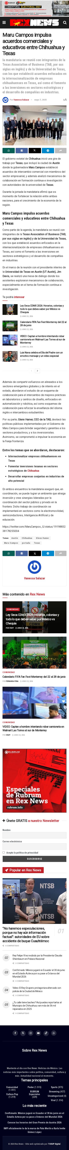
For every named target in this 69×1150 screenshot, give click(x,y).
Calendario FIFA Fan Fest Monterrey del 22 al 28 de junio (34, 676)
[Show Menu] (4, 22)
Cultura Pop (12, 1094)
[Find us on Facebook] (15, 1033)
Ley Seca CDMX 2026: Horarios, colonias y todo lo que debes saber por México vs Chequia (42, 309)
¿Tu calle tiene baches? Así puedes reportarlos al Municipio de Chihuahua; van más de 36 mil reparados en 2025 (37, 1005)
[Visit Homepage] (34, 22)
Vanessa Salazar (21, 99)
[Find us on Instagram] (30, 1033)
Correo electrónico (12, 841)
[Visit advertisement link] (34, 8)
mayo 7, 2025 (40, 99)
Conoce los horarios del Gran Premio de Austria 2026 (34, 1122)
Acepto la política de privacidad (22, 852)
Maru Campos (11, 543)
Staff (11, 628)
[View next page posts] (37, 371)
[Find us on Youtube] (38, 1033)
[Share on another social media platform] (60, 150)
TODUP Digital (54, 1144)
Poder (31, 1087)
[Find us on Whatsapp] (53, 1033)
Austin (15, 538)
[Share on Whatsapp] (9, 150)
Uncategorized (55, 1096)
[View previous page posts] (31, 371)
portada (26, 543)
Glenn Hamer (42, 538)
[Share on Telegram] (48, 150)
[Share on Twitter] (35, 150)
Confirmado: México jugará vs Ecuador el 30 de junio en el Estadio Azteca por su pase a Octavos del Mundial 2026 (39, 973)
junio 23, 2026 (27, 316)
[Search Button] (64, 22)
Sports (54, 1087)
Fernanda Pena (12, 681)
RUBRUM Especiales (34, 1093)
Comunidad (13, 609)
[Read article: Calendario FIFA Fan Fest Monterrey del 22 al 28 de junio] (10, 326)
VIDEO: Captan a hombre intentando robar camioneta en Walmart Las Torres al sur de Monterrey (42, 339)
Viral (53, 1100)
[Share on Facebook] (22, 150)
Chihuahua (27, 538)
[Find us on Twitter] (23, 1033)
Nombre (7, 830)
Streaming (54, 1091)
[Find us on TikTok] (46, 1033)
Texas (37, 543)
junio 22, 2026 (27, 329)
